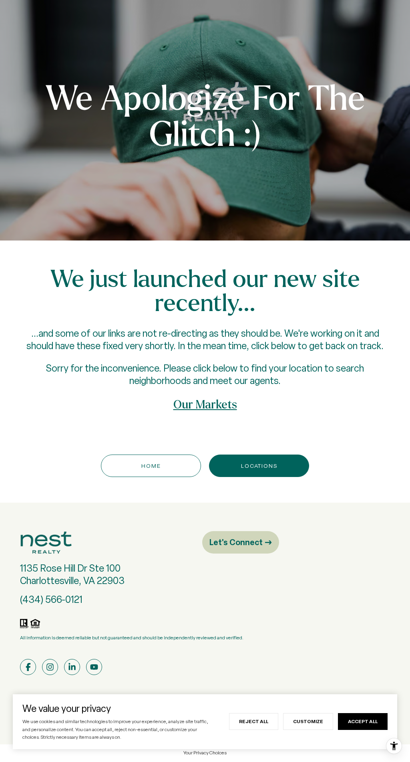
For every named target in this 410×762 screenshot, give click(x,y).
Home (151, 465)
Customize (308, 721)
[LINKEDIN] (72, 667)
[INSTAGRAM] (50, 667)
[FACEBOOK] (28, 667)
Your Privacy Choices (205, 753)
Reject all (253, 721)
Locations (259, 465)
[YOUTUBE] (94, 667)
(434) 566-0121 (51, 599)
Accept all (363, 721)
